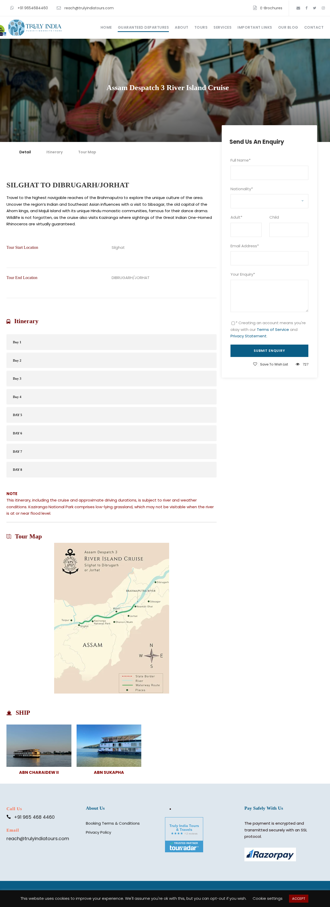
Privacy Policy (98, 832)
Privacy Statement (248, 336)
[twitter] (314, 8)
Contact (314, 27)
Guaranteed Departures (143, 27)
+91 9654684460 (33, 8)
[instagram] (323, 8)
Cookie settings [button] (268, 898)
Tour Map (87, 152)
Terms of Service (273, 329)
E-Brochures (271, 8)
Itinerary (54, 152)
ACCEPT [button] (298, 898)
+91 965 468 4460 (34, 817)
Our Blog (288, 27)
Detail (25, 152)
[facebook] (307, 8)
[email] (298, 8)
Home (106, 27)
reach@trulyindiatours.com (89, 8)
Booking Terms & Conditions (113, 823)
